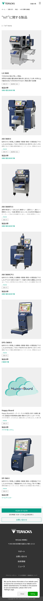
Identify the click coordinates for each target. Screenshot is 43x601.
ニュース (21, 566)
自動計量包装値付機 (8, 90)
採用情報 (21, 561)
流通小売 (5, 84)
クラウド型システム (8, 430)
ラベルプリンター (7, 498)
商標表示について (32, 575)
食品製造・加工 (14, 84)
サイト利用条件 (22, 575)
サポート (21, 551)
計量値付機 (5, 362)
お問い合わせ (21, 556)
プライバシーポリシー (11, 575)
